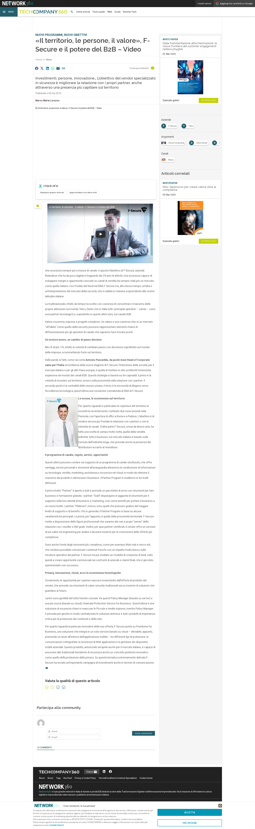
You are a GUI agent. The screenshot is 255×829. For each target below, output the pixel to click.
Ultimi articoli (83, 12)
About (42, 778)
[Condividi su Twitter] (42, 68)
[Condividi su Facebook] (36, 68)
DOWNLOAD (208, 100)
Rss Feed (67, 778)
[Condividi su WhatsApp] (52, 68)
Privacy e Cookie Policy (85, 778)
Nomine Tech (129, 12)
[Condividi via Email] (58, 68)
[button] (9, 12)
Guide (117, 12)
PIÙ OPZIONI (190, 823)
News (49, 59)
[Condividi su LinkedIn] (47, 68)
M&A (109, 12)
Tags (58, 778)
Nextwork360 (45, 791)
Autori (50, 778)
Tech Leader (98, 12)
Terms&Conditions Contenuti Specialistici (118, 778)
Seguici (90, 772)
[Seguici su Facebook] (110, 772)
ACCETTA (189, 812)
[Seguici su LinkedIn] (104, 772)
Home (38, 59)
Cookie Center (146, 778)
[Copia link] (63, 68)
